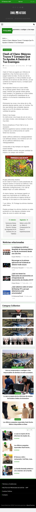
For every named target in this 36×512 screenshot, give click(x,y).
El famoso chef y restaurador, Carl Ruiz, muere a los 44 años (23, 448)
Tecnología (7, 50)
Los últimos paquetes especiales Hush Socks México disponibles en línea (16, 1)
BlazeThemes (31, 505)
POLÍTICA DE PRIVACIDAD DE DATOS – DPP (15, 487)
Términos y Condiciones (9, 484)
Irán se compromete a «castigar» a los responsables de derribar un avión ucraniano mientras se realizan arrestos (18, 373)
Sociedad (20, 367)
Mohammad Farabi (18, 296)
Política (14, 367)
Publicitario (17, 473)
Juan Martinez (17, 257)
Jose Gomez (16, 283)
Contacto (5, 495)
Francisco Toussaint (10, 66)
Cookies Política (7, 491)
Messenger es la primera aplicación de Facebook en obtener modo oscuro (21, 263)
